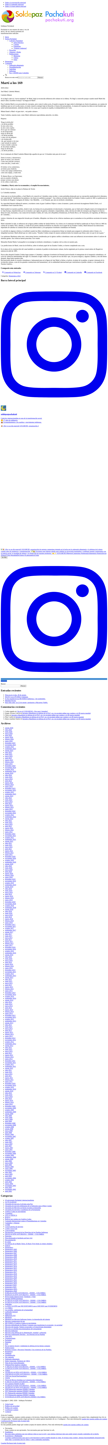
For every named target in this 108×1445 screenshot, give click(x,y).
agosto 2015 (9, 977)
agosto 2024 (9, 773)
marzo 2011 (9, 1078)
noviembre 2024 (10, 767)
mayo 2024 (9, 779)
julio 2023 (8, 798)
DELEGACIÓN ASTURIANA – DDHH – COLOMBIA (24, 1234)
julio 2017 (8, 934)
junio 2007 (8, 1142)
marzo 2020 (9, 873)
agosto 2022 (9, 819)
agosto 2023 (9, 796)
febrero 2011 (9, 1080)
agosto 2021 (9, 841)
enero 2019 (9, 900)
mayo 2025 (9, 756)
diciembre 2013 (10, 1015)
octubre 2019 (9, 883)
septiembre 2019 (10, 885)
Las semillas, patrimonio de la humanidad (19, 1310)
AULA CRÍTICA (11, 1215)
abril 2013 (8, 1030)
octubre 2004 (9, 1180)
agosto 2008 (9, 1129)
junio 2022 (8, 822)
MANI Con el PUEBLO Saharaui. (16, 697)
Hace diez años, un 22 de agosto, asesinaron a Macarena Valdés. (26, 702)
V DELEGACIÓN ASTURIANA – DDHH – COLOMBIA (25, 1367)
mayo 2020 (9, 870)
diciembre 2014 (10, 993)
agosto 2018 (9, 909)
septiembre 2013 (10, 1021)
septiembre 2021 (10, 839)
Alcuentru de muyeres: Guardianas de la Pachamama (22, 1210)
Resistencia (9, 1351)
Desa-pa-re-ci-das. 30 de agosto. (15, 695)
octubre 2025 (9, 747)
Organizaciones (10, 1338)
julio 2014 (8, 1002)
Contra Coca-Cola (11, 1228)
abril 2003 (8, 1187)
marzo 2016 (9, 964)
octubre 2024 (9, 769)
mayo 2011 (8, 1074)
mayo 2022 (9, 824)
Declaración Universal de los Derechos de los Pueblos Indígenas (26, 1232)
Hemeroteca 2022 (15, 276)
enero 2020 (9, 877)
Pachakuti (8, 1340)
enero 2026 (9, 741)
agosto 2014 (9, 1000)
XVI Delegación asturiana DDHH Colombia (20, 1395)
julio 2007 (8, 1140)
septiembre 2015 (10, 976)
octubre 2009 (9, 1110)
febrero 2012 (9, 1057)
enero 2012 (9, 1059)
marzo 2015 (9, 987)
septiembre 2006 (10, 1157)
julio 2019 (8, 889)
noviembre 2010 (10, 1085)
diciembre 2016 (10, 947)
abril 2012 (8, 1053)
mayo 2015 (9, 983)
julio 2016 (8, 957)
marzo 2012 (9, 1055)
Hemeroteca (9, 1247)
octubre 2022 (9, 815)
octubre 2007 (9, 1138)
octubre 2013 (9, 1019)
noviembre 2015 (10, 972)
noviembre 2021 (10, 836)
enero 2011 (8, 1081)
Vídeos (7, 1370)
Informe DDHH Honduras (14, 1298)
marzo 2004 (9, 1184)
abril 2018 (8, 917)
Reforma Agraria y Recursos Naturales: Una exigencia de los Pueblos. (28, 1350)
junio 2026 (8, 732)
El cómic (8, 1242)
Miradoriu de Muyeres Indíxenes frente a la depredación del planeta (27, 1319)
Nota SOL (8, 1336)
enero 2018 (9, 923)
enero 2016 (9, 968)
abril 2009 (8, 1121)
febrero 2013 (9, 1034)
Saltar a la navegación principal (15, 2)
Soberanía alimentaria (12, 1359)
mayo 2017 (9, 938)
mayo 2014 (9, 1006)
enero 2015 (9, 991)
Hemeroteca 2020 (11, 1278)
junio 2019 (8, 890)
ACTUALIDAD (10, 1202)
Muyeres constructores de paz (15, 1321)
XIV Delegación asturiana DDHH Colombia (20, 1391)
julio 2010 (8, 1093)
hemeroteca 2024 (10, 1285)
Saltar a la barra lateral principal (15, 6)
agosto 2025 (9, 750)
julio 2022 (8, 820)
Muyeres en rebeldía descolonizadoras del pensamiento (23, 1329)
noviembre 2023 (10, 790)
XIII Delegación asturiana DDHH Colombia (20, 1389)
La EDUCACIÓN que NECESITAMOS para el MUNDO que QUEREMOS (31, 1306)
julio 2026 (8, 730)
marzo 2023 (9, 805)
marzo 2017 (9, 941)
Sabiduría (8, 1353)
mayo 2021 (9, 847)
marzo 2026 (9, 737)
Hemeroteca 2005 (11, 1249)
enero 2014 (9, 1013)
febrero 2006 (9, 1167)
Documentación (10, 1240)
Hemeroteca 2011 (11, 1261)
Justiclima (8, 1304)
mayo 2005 (9, 1174)
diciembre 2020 (10, 856)
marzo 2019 (9, 896)
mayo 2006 (9, 1163)
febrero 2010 (9, 1102)
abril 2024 (8, 781)
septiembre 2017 (10, 930)
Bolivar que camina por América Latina (18, 1219)
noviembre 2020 (10, 858)
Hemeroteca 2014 (11, 1266)
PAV (6, 1344)
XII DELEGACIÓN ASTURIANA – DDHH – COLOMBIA (26, 1387)
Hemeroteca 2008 (11, 1255)
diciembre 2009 (10, 1106)
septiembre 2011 (10, 1066)
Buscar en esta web (11, 77)
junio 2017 (8, 936)
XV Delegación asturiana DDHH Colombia (19, 1393)
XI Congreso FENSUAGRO (15, 1384)
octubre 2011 (9, 1064)
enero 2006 (9, 1168)
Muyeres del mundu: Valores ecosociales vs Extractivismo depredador (28, 1327)
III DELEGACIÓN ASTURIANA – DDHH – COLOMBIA (25, 1295)
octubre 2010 (9, 1087)
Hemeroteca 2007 (11, 1253)
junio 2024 (8, 777)
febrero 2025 (9, 762)
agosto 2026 (9, 728)
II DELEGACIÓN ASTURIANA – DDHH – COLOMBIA (25, 1293)
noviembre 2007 (10, 1136)
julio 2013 (8, 1025)
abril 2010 (8, 1098)
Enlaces (7, 1245)
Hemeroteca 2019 (11, 1276)
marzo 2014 (9, 1010)
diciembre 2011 (10, 1061)
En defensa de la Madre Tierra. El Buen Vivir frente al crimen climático (28, 1244)
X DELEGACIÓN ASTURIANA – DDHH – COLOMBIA (25, 1382)
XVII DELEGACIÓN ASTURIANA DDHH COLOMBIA (25, 1397)
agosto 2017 (9, 932)
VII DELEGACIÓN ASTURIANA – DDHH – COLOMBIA (26, 1372)
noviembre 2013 (10, 1017)
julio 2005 (8, 1172)
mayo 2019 (9, 892)
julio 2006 (8, 1161)
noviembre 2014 (10, 994)
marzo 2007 (9, 1148)
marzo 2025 (9, 760)
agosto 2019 (9, 887)
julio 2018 (8, 911)
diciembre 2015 (10, 970)
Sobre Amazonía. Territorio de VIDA (17, 1361)
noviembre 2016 (10, 949)
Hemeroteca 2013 (11, 1264)
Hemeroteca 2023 (11, 1283)
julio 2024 (8, 775)
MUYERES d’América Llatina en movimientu (20, 1323)
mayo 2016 (9, 960)
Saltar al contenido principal (14, 4)
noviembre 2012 (10, 1040)
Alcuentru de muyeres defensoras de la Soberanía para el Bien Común (28, 1206)
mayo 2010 (9, 1097)
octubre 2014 (9, 996)
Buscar (3, 684)
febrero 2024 (9, 784)
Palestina (8, 1342)
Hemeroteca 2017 (11, 1272)
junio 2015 (8, 981)
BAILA (7, 1217)
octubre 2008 (9, 1127)
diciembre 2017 (10, 924)
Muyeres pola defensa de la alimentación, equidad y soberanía (25, 1333)
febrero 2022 (9, 830)
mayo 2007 (9, 1144)
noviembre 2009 (10, 1108)
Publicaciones (9, 1348)
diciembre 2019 (10, 879)
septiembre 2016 (10, 953)
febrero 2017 (9, 943)
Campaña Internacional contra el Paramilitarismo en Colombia (25, 1221)
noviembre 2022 (10, 813)
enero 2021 (9, 854)
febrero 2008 (9, 1134)
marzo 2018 (9, 919)
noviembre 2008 (10, 1125)
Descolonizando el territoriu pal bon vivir (18, 1238)
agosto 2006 (9, 1159)
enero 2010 (9, 1104)
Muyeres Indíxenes (11, 1331)
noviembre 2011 (10, 1063)
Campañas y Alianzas (12, 1223)
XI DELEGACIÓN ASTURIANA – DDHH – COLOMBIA (25, 1385)
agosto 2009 (9, 1114)
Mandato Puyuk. (10, 701)
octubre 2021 (9, 837)
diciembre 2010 (10, 1083)
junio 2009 (8, 1117)
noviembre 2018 (10, 904)
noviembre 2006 (10, 1153)
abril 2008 (8, 1133)
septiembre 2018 (10, 907)
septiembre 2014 (10, 998)
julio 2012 (8, 1047)
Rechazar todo (16, 1421)
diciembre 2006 (10, 1151)
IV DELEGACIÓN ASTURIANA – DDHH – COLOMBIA (25, 1300)
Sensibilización (10, 1355)
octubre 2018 (9, 906)
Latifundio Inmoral (11, 1312)
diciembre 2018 (10, 902)
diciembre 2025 (10, 743)
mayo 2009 (9, 1119)
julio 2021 (8, 843)
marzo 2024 (9, 783)
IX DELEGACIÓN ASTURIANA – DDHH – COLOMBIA (25, 1302)
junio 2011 (8, 1072)
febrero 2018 (9, 921)
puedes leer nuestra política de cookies (94, 1419)
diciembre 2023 (10, 788)
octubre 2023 (9, 792)
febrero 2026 (9, 739)
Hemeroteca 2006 (11, 1251)
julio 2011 (8, 1070)
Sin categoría (9, 1357)
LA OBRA (9, 1308)
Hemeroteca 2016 (11, 1270)
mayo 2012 (9, 1051)
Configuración (6, 1421)
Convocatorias (10, 1230)
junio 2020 (8, 868)
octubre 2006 (9, 1155)
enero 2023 (9, 809)
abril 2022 (8, 826)
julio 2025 (8, 752)
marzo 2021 (9, 851)
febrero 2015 (9, 989)
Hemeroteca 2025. (11, 1289)
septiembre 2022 (10, 817)
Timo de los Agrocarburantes (14, 1363)
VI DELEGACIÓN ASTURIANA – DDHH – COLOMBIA (25, 1368)
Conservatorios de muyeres (14, 1227)
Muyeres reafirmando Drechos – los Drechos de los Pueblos (25, 1334)
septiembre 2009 (10, 1112)
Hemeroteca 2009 (11, 1257)
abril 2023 (8, 803)
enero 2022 (9, 832)
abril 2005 (8, 1176)
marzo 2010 (9, 1100)
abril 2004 (8, 1182)
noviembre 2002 (10, 1189)
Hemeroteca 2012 (11, 1263)
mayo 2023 (9, 802)
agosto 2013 (9, 1023)
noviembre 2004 (10, 1178)
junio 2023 (8, 800)
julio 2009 (8, 1116)
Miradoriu (8, 1317)
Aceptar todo (25, 1421)
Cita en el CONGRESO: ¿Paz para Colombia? (32, 711)
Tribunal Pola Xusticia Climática (16, 1365)
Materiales (8, 1314)
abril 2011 (8, 1076)
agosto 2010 (9, 1091)
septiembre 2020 (10, 862)
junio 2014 (8, 1004)
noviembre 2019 (10, 881)
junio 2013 (8, 1027)
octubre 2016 (9, 951)
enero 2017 (9, 945)
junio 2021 (8, 845)
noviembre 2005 (10, 1170)
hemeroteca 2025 (10, 1287)
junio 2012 (8, 1049)
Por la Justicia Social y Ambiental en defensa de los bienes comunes (27, 1346)
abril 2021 (8, 849)
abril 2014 (8, 1008)
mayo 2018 (9, 915)
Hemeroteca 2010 (11, 1259)
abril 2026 (8, 735)
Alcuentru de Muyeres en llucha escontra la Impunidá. (23, 1208)
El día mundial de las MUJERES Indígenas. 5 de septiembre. (25, 699)
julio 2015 (8, 979)
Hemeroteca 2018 (11, 1274)
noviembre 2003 (10, 1185)
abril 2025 (8, 758)
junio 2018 (8, 913)
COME (7, 1225)
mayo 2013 (9, 1029)
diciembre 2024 (10, 766)
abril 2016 (8, 962)
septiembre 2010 (10, 1089)
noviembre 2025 (10, 745)
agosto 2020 (9, 864)
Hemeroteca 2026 (11, 1291)
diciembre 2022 (10, 811)
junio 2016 (8, 959)
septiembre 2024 (10, 771)
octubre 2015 (9, 974)
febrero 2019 (9, 898)
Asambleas (8, 1213)
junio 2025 (8, 754)
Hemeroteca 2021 (11, 1280)
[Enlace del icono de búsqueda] (6, 75)
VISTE (7, 1378)
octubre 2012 (9, 1042)
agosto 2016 (9, 955)
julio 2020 (8, 866)
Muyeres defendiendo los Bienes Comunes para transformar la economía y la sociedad (33, 1325)
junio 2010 (8, 1095)
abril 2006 (8, 1165)
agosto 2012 (9, 1046)
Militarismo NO (10, 1315)
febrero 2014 (9, 1011)
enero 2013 (9, 1036)
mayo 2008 (9, 1131)
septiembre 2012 (10, 1044)
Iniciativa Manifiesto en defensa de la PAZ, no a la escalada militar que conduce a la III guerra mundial (56, 713)
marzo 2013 (9, 1032)
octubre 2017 (9, 928)
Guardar (4, 1443)
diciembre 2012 (10, 1038)
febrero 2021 (9, 853)
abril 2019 (8, 894)
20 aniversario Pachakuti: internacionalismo (19, 1200)
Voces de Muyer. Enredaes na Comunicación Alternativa (24, 1380)
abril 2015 (8, 985)
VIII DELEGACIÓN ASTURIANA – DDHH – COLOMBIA (26, 1374)
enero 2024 (9, 786)
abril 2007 (8, 1146)
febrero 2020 (9, 875)
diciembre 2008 (10, 1123)
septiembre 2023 (10, 794)
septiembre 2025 (10, 749)
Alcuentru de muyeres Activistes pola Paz (19, 1204)
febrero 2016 (9, 966)
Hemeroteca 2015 (11, 1268)
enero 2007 (9, 1150)
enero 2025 (9, 764)
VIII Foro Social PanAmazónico (16, 1376)
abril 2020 (8, 872)
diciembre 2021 (10, 834)
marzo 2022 (9, 828)
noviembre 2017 (10, 926)
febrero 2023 (9, 807)
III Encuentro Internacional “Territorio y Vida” (20, 1297)
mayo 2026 (9, 733)
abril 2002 (8, 1191)
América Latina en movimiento (15, 1211)
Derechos (8, 1236)
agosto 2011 (9, 1068)
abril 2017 (8, 940)
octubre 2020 (9, 860)
